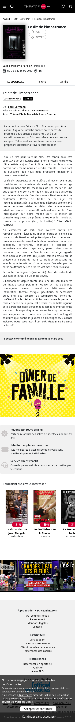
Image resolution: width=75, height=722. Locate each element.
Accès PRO (37, 671)
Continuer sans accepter (38, 716)
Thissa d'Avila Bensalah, (24, 114)
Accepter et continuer (38, 709)
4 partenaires (25, 694)
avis (38, 31)
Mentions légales (38, 623)
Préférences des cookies (38, 650)
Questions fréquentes (37, 643)
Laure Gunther (48, 114)
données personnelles (42, 647)
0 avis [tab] (42, 82)
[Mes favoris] (63, 6)
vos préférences (13, 698)
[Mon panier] (70, 6)
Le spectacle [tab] (15, 81)
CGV (22, 647)
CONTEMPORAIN (12, 98)
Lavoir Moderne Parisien (17, 65)
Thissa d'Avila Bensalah (35, 110)
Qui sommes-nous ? (37, 615)
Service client (37, 639)
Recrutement (37, 619)
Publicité (37, 667)
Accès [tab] (64, 82)
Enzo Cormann (17, 106)
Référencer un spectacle (37, 664)
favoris (40, 37)
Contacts (37, 626)
